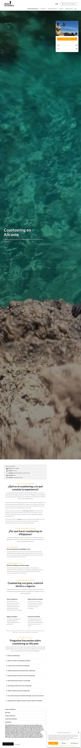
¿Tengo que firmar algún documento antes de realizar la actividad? (25, 700)
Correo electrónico (17, 744)
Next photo (76, 34)
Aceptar (53, 743)
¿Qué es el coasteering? (14, 655)
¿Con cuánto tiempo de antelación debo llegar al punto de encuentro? (26, 695)
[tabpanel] (67, 28)
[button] (78, 732)
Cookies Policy (54, 745)
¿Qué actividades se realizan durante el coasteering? (21, 675)
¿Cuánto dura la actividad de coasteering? (18, 665)
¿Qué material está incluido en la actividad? (19, 680)
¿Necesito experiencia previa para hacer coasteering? (21, 670)
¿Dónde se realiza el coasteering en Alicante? (19, 660)
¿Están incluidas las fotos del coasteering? (19, 690)
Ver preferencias (74, 743)
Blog (75, 8)
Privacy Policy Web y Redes (62, 745)
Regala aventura (69, 8)
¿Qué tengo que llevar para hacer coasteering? (19, 685)
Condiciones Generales (71, 745)
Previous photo (72, 34)
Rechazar (64, 743)
